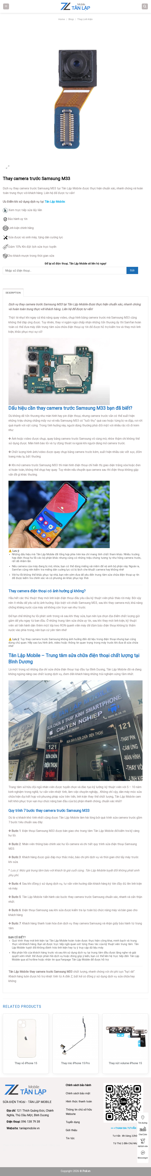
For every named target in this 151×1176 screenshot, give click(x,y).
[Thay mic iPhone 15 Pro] (75, 1036)
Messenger (143, 1158)
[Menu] (6, 6)
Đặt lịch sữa (143, 1146)
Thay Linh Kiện (85, 19)
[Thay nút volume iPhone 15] (125, 1036)
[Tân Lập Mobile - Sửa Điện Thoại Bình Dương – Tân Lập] (75, 6)
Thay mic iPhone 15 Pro (75, 1063)
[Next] (148, 1045)
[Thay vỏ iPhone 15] (26, 1036)
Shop (71, 19)
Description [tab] (13, 292)
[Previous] (3, 1045)
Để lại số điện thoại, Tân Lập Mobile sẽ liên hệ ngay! (75, 263)
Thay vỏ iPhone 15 (26, 1063)
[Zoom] (7, 167)
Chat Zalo (143, 1134)
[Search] (145, 6)
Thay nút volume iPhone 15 (125, 1063)
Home (61, 19)
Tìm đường (142, 1123)
